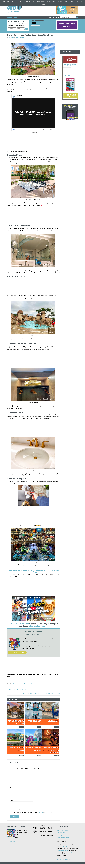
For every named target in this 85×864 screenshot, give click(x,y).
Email (11, 794)
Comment (12, 771)
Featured (27, 681)
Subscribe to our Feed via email (64, 861)
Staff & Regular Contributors (63, 830)
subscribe (41, 812)
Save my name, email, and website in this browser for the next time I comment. (28, 809)
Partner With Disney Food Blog (64, 837)
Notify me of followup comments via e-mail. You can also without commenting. (32, 812)
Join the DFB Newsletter (19, 624)
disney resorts (21, 681)
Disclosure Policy (61, 832)
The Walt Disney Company (63, 850)
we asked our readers (33, 683)
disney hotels (16, 683)
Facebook (26, 88)
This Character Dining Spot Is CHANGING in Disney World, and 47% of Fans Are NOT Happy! (33, 571)
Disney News (15, 681)
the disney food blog (12, 4)
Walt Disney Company (68, 846)
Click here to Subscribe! (38, 626)
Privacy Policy (60, 834)
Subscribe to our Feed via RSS (64, 859)
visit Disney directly (67, 852)
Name (11, 787)
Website (11, 800)
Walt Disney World (34, 681)
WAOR (27, 683)
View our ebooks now (12, 841)
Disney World (22, 683)
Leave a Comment (20, 37)
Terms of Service (61, 835)
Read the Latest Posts (12, 17)
